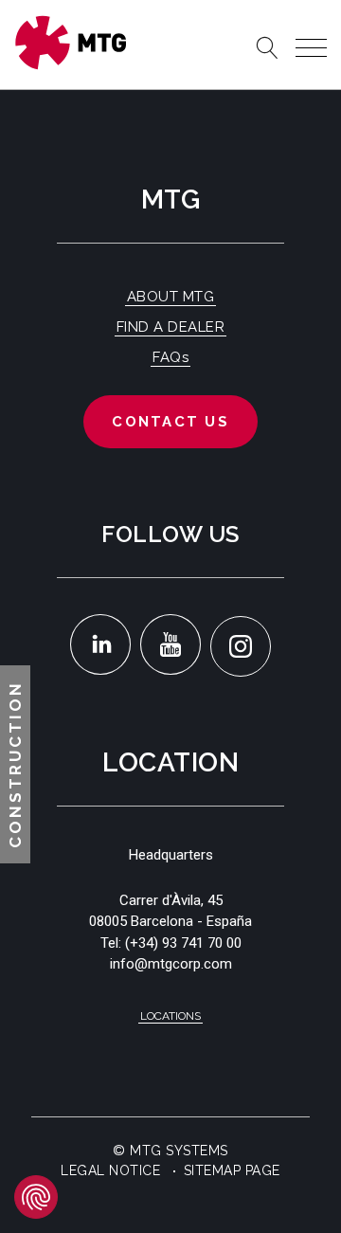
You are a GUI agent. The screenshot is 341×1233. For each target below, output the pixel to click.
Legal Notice (110, 1170)
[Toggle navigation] (311, 48)
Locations (170, 1016)
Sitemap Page (232, 1170)
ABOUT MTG (171, 296)
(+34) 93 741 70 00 (183, 943)
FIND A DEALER (171, 326)
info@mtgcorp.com (171, 963)
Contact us (170, 421)
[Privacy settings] (36, 1197)
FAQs (170, 357)
